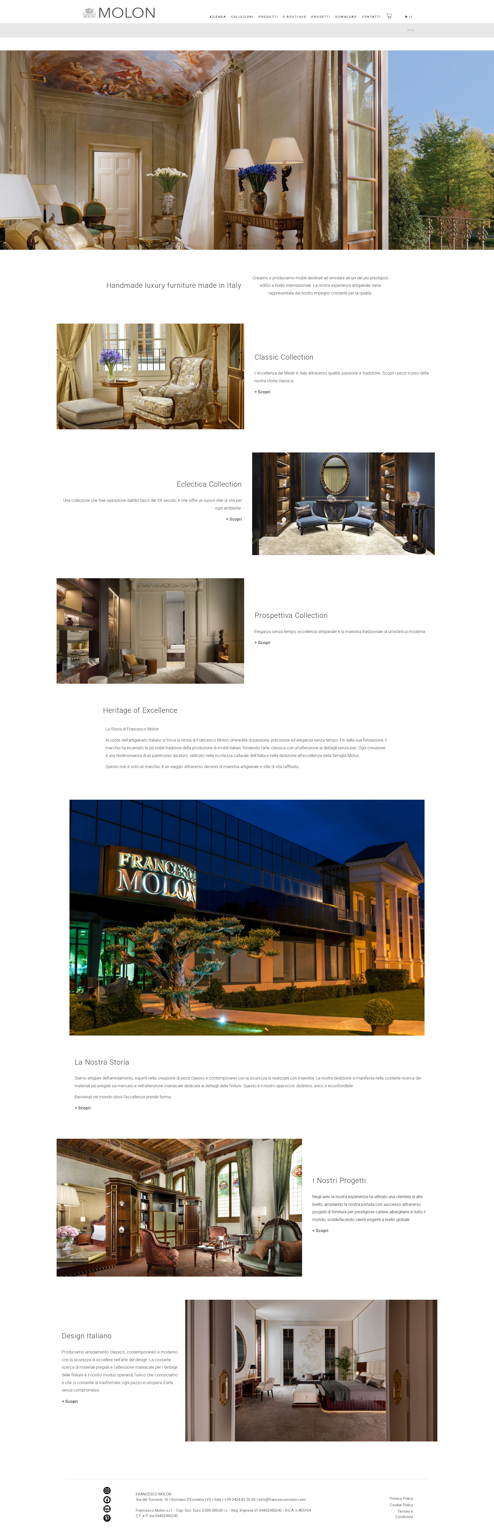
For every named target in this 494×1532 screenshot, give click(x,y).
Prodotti (268, 17)
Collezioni (242, 17)
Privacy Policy (401, 1498)
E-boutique (294, 17)
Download (346, 17)
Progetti (320, 17)
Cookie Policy (401, 1505)
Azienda (218, 17)
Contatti (371, 17)
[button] (235, 245)
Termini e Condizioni (404, 1512)
